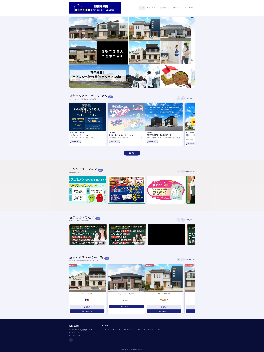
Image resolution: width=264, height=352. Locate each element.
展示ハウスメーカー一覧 (179, 8)
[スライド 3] (134, 86)
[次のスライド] (192, 53)
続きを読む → (76, 141)
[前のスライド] (72, 53)
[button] (88, 124)
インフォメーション (152, 8)
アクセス (191, 8)
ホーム (142, 8)
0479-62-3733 (76, 333)
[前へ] (178, 98)
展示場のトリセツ (165, 8)
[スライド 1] (130, 86)
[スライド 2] (132, 86)
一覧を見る (189, 98)
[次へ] (183, 98)
